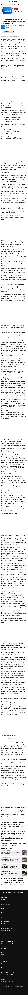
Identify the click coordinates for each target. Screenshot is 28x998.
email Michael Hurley (12, 843)
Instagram (3, 915)
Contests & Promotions (6, 928)
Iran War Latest (4, 899)
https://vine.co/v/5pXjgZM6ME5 (10, 401)
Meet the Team (4, 923)
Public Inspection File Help (7, 943)
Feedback (3, 979)
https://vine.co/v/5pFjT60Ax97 (10, 557)
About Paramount (5, 970)
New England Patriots (18, 882)
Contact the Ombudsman (7, 981)
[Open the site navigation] (5, 1)
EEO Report (4, 948)
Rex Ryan (20, 878)
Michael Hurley (7, 36)
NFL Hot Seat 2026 (5, 902)
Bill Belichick (14, 878)
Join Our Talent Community (7, 974)
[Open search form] (26, 1)
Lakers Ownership (5, 904)
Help (2, 976)
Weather (14, 4)
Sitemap (3, 935)
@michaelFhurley (11, 845)
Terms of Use (4, 961)
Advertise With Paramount (7, 972)
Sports (20, 4)
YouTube (3, 910)
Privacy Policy (4, 954)
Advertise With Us (5, 930)
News (8, 4)
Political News (4, 897)
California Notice (5, 957)
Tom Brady (20, 880)
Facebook (3, 912)
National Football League (10, 880)
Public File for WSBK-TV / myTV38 (9, 941)
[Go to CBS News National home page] (14, 1)
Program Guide (4, 926)
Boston (3, 4)
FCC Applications (5, 946)
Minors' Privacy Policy (6, 963)
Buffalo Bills (7, 878)
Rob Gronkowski (8, 882)
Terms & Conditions (6, 932)
